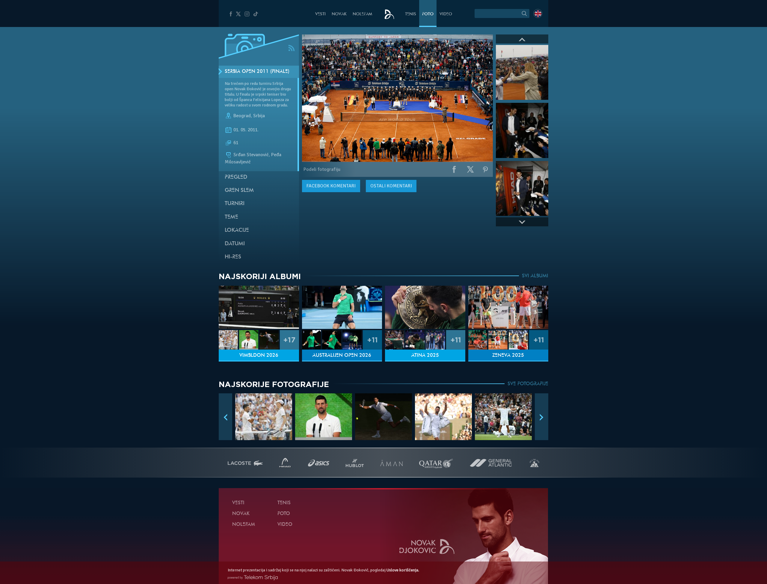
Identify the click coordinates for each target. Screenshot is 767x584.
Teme (231, 217)
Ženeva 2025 (508, 355)
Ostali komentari (391, 186)
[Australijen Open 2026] (342, 307)
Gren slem (239, 190)
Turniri (234, 204)
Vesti (320, 14)
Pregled (236, 177)
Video (446, 14)
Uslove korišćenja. (402, 570)
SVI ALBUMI (535, 276)
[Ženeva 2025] (508, 307)
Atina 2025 (425, 355)
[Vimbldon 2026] (259, 307)
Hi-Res (233, 257)
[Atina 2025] (425, 307)
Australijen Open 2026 (341, 355)
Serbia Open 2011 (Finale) (257, 71)
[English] (538, 13)
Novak (339, 14)
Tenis (410, 14)
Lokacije (237, 230)
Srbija (259, 116)
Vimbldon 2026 (258, 355)
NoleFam (362, 14)
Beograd (242, 116)
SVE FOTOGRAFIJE (528, 384)
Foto (428, 14)
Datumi (235, 244)
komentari (331, 186)
